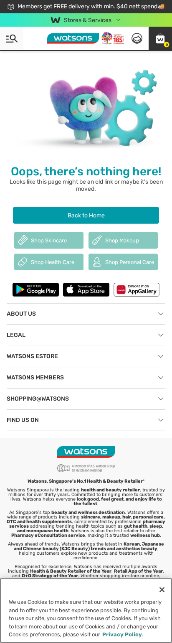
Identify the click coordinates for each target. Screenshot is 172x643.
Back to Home (86, 215)
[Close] (162, 590)
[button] (160, 38)
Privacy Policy (122, 634)
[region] (86, 610)
